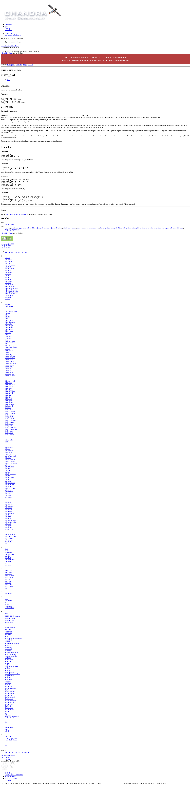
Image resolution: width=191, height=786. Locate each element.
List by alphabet (6, 246)
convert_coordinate (11, 347)
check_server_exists (11, 311)
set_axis (7, 642)
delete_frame (9, 390)
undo (6, 729)
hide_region (8, 527)
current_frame (9, 361)
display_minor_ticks (11, 429)
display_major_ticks (11, 427)
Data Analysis (9, 24)
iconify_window (10, 534)
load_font (8, 558)
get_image (8, 468)
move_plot (8, 583)
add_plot (7, 228)
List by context (5, 247)
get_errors (8, 458)
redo (6, 613)
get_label (7, 470)
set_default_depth (10, 654)
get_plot (111, 228)
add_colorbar (9, 259)
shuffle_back (9, 690)
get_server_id (9, 490)
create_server (9, 350)
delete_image (9, 393)
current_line (8, 368)
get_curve (8, 454)
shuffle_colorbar (10, 692)
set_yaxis (8, 683)
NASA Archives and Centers (14, 775)
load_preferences (10, 559)
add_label (8, 274)
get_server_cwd (10, 488)
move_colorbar (9, 575)
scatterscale (8, 634)
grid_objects (118, 228)
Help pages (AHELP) (8, 244)
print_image (8, 606)
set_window (8, 679)
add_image (8, 272)
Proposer (7, 28)
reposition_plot (134, 228)
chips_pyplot (9, 327)
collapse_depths (10, 342)
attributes (7, 299)
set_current (8, 649)
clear (6, 340)
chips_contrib (9, 320)
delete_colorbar (9, 384)
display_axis (9, 409)
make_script (8, 572)
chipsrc (7, 318)
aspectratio (8, 297)
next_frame (8, 593)
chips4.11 (5, 53)
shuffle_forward (10, 697)
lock (6, 563)
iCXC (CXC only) (11, 778)
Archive (7, 26)
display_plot (104, 228)
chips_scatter (9, 331)
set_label (7, 663)
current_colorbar (10, 356)
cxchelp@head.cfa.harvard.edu (113, 783)
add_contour (9, 261)
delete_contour (9, 386)
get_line (7, 472)
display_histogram (10, 420)
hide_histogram (9, 513)
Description (11, 65)
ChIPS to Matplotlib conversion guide (83, 60)
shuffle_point (9, 708)
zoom (6, 745)
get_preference (9, 484)
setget (6, 636)
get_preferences (10, 483)
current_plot (88, 228)
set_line (7, 665)
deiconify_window (11, 381)
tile (6, 722)
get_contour (8, 452)
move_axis (8, 574)
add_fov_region (10, 265)
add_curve (8, 263)
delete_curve (9, 388)
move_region (9, 586)
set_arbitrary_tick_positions (13, 638)
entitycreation (9, 440)
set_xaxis (8, 681)
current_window (10, 375)
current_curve (9, 359)
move (6, 588)
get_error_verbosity (11, 463)
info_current (8, 540)
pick (6, 602)
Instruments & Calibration (13, 35)
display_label (9, 424)
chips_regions (9, 329)
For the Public (9, 33)
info (6, 543)
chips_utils (8, 333)
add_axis (7, 258)
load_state (8, 561)
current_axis (8, 354)
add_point (8, 279)
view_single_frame (11, 740)
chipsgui (7, 313)
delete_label (8, 395)
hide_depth (8, 509)
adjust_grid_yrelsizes (69, 228)
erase (6, 442)
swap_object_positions (12, 230)
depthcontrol (9, 406)
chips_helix (8, 324)
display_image (9, 422)
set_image (8, 661)
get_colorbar (9, 450)
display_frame (9, 418)
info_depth (8, 542)
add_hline (8, 270)
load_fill (7, 556)
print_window (9, 608)
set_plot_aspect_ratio (165, 228)
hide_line (8, 518)
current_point (9, 372)
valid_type (8, 736)
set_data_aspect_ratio (146, 228)
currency (7, 352)
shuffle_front (9, 699)
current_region (9, 374)
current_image (9, 365)
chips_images (9, 325)
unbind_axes (9, 727)
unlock (7, 731)
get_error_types (10, 461)
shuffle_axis (8, 686)
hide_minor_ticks (10, 522)
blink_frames (9, 306)
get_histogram (9, 467)
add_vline (8, 283)
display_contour (10, 413)
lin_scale (7, 550)
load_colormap (9, 554)
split (174, 228)
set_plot (156, 228)
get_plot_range (9, 224)
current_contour (10, 358)
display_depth (9, 417)
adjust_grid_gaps (16, 228)
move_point (8, 584)
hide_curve (8, 508)
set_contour (8, 647)
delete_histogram (10, 392)
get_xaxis (8, 493)
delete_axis (8, 383)
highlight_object (10, 529)
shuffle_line (8, 706)
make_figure (9, 570)
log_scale (8, 565)
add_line (7, 275)
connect (7, 345)
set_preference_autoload (12, 674)
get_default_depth (10, 456)
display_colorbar (10, 411)
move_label (8, 579)
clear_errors (8, 336)
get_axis (7, 449)
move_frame (9, 577)
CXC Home (8, 30)
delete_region (9, 402)
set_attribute (8, 640)
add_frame (8, 267)
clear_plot (80, 228)
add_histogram (9, 268)
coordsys (7, 349)
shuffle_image (9, 702)
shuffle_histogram (10, 700)
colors (7, 343)
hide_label (8, 517)
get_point (8, 481)
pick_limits (8, 600)
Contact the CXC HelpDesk (10, 46)
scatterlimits (8, 631)
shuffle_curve (9, 695)
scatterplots (8, 633)
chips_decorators (10, 322)
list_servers (8, 552)
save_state (8, 629)
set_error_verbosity (11, 656)
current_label (9, 367)
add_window (9, 284)
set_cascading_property (12, 643)
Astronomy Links (10, 776)
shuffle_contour (10, 693)
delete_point (8, 400)
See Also (30, 65)
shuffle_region (9, 709)
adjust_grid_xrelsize (28, 228)
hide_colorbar (9, 504)
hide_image (8, 515)
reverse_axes (9, 622)
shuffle (7, 711)
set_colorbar (8, 645)
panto (6, 599)
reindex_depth (9, 615)
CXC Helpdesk (110, 60)
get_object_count (10, 474)
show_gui (8, 684)
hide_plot (126, 228)
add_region (8, 281)
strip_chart (180, 228)
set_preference (9, 675)
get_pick (7, 475)
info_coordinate (10, 538)
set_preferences (9, 672)
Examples (19, 65)
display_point (9, 433)
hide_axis (8, 502)
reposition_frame (10, 618)
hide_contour (9, 506)
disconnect (8, 408)
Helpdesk (8, 780)
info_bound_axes (10, 536)
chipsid (7, 315)
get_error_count (10, 459)
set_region (8, 677)
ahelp (10, 53)
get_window (9, 492)
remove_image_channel (12, 617)
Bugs (25, 65)
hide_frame (8, 511)
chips (6, 334)
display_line (8, 425)
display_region (9, 434)
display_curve (9, 415)
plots (8, 80)
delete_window (9, 404)
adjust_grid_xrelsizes (42, 228)
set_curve (8, 650)
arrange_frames (9, 295)
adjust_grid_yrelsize (56, 228)
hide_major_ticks (10, 520)
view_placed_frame (11, 738)
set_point (7, 670)
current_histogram (10, 363)
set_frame (8, 658)
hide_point (8, 525)
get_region (8, 486)
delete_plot (95, 228)
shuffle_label (9, 704)
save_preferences (10, 627)
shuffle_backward (10, 688)
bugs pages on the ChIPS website (16, 214)
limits (6, 549)
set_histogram (9, 659)
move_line (8, 581)
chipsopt (7, 317)
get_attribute (9, 447)
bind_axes (8, 304)
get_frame (8, 465)
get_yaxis (8, 495)
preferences (8, 604)
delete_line (8, 397)
